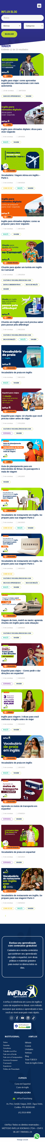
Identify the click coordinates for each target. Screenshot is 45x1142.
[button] (39, 6)
